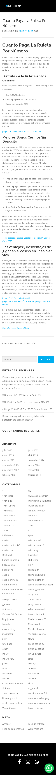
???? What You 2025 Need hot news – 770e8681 (26, 402)
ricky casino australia (12, 683)
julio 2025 (7, 450)
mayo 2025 (8, 455)
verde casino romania (39, 703)
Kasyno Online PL (37, 614)
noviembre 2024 (36, 460)
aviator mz (7, 550)
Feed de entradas (37, 723)
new (4, 638)
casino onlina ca (10, 579)
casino (5, 574)
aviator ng (33, 550)
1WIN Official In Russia (39, 500)
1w (29, 490)
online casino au (36, 643)
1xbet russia (8, 525)
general (6, 604)
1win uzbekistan (36, 505)
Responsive (34, 673)
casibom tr (33, 569)
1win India (7, 500)
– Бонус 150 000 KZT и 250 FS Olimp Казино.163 (27, 409)
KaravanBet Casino (12, 614)
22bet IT (6, 530)
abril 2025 (33, 455)
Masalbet (7, 624)
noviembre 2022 (10, 469)
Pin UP (5, 653)
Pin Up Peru (8, 658)
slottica (6, 688)
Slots (30, 683)
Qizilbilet (32, 668)
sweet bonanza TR (37, 693)
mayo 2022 (33, 469)
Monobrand (34, 624)
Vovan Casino (9, 708)
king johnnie (8, 619)
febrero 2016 (34, 474)
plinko (5, 663)
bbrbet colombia (10, 559)
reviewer (32, 678)
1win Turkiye (8, 505)
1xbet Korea (8, 515)
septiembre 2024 (10, 465)
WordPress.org (35, 728)
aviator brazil (34, 540)
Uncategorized (9, 698)
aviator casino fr (36, 545)
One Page (7, 643)
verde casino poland (12, 703)
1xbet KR (32, 515)
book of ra (7, 569)
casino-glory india (37, 589)
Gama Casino (35, 599)
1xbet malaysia (9, 520)
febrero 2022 (8, 474)
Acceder (6, 723)
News (31, 638)
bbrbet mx (33, 559)
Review (5, 678)
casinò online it (9, 584)
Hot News (7, 609)
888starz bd (8, 535)
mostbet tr (7, 633)
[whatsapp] (36, 761)
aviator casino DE (11, 545)
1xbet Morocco (35, 520)
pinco (30, 658)
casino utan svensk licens (40, 584)
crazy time (33, 594)
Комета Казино (36, 708)
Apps (30, 535)
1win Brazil (7, 495)
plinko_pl (32, 663)
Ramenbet (7, 673)
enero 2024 (34, 465)
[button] (49, 768)
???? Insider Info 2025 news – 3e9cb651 (22, 395)
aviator (5, 540)
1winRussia (8, 510)
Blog (30, 564)
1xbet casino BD (36, 510)
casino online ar (36, 579)
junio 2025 (33, 450)
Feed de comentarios (13, 728)
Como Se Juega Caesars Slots (15, 328)
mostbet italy (9, 629)
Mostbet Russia (36, 629)
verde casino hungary (38, 698)
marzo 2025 (8, 460)
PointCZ (6, 668)
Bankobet (7, 554)
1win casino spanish (38, 495)
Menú (50, 5)
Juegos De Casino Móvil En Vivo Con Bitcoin (21, 131)
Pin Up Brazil (34, 653)
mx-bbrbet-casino (37, 633)
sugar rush (33, 688)
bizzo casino (8, 564)
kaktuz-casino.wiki (37, 609)
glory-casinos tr (36, 604)
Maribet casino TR (37, 619)
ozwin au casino (36, 648)
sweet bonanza (10, 693)
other (5, 648)
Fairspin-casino (9, 599)
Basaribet (33, 554)
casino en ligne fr (36, 574)
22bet (31, 525)
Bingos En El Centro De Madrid (16, 298)
